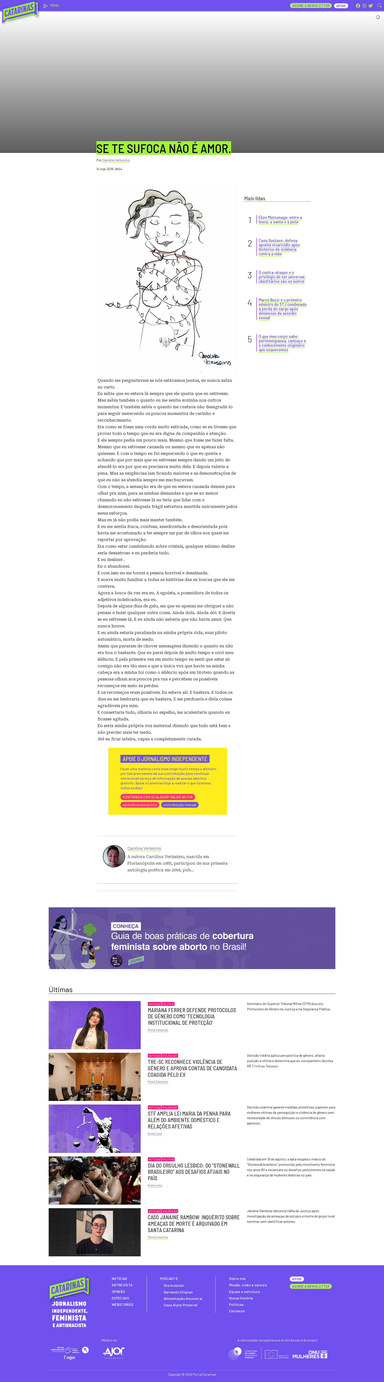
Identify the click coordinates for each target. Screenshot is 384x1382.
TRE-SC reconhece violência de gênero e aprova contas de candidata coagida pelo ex (192, 1068)
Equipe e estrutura (244, 1291)
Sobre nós (237, 1278)
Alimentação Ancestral (183, 1298)
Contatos (237, 1311)
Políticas (236, 1304)
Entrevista (122, 1285)
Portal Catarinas (158, 1030)
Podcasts (169, 1278)
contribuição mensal (179, 805)
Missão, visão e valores (248, 1285)
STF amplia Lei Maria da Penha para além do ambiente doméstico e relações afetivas (189, 1120)
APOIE (297, 1279)
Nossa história (241, 1298)
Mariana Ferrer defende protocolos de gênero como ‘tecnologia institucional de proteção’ (192, 1016)
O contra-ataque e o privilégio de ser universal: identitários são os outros (282, 277)
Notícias (154, 1003)
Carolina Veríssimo (116, 160)
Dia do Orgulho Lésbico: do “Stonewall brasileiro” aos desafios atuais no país (194, 1172)
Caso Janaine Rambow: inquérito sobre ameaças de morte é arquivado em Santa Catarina (194, 1223)
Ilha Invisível (174, 1285)
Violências (169, 1055)
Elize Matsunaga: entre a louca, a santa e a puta (280, 219)
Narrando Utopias (178, 1292)
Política (168, 1003)
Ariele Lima (155, 1133)
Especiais (120, 1298)
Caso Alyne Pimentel (181, 1305)
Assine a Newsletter (311, 5)
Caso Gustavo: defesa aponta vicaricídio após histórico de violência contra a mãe (279, 247)
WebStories (122, 1304)
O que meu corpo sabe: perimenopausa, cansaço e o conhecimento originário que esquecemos (282, 342)
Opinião (118, 1291)
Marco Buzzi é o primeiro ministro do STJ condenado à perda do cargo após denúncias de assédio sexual (283, 308)
